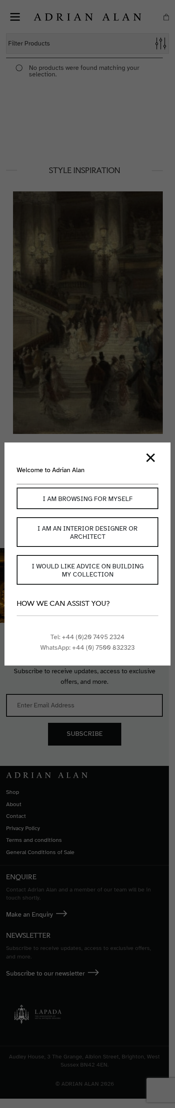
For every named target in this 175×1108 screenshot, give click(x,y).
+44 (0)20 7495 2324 (93, 637)
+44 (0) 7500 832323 (103, 648)
